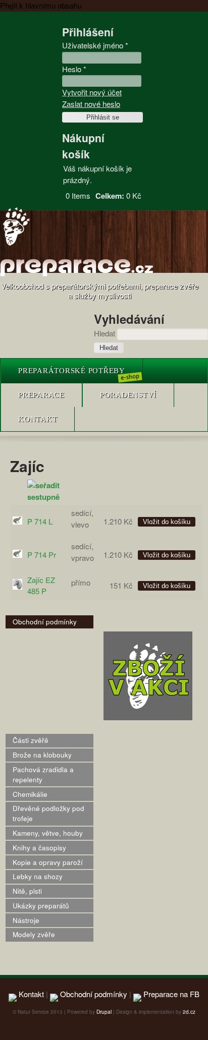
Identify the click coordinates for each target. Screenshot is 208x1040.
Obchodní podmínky (45, 621)
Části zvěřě (30, 740)
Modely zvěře (34, 934)
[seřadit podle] (46, 496)
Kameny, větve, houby (48, 833)
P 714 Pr (41, 554)
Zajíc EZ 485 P (41, 585)
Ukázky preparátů (41, 905)
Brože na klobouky (42, 755)
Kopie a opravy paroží (48, 862)
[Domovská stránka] (16, 244)
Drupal (104, 1011)
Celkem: (109, 195)
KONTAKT (37, 419)
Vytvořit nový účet (92, 92)
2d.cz (189, 1011)
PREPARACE (41, 395)
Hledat (105, 333)
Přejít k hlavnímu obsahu (41, 5)
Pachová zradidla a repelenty (43, 774)
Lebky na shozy (38, 876)
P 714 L (40, 521)
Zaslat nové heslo (91, 103)
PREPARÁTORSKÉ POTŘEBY (71, 371)
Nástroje (26, 920)
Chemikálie (30, 794)
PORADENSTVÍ (128, 395)
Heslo (74, 69)
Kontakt (30, 994)
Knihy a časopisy (39, 847)
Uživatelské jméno (95, 45)
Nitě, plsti (27, 891)
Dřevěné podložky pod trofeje (48, 813)
